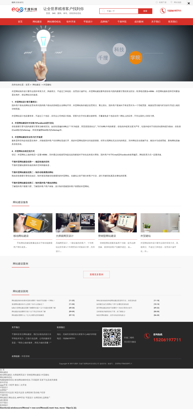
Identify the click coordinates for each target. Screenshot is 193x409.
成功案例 (138, 21)
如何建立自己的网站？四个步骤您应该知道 (112, 304)
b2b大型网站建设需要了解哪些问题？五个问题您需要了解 (34, 308)
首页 (20, 21)
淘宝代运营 (19, 392)
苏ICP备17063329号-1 (123, 364)
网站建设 (37, 21)
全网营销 (29, 392)
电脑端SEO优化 (7, 380)
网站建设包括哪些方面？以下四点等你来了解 (29, 312)
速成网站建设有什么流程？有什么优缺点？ (28, 304)
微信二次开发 (21, 385)
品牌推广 (104, 21)
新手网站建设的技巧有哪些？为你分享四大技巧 (114, 308)
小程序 (11, 385)
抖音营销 (26, 356)
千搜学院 (121, 21)
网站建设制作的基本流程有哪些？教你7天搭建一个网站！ (33, 301)
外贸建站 (47, 85)
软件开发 (71, 21)
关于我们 (155, 21)
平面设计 (88, 21)
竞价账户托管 (39, 392)
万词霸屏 (35, 380)
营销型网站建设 (34, 375)
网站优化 (12, 397)
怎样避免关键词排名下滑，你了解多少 (110, 312)
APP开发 (21, 397)
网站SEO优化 (54, 21)
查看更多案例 (96, 274)
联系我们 (172, 21)
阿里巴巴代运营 (7, 392)
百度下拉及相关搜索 (48, 380)
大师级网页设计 (19, 375)
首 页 (2, 370)
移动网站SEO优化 (23, 380)
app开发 (4, 385)
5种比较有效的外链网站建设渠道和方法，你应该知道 (116, 301)
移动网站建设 (6, 375)
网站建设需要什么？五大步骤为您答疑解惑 (28, 315)
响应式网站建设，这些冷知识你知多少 (110, 315)
